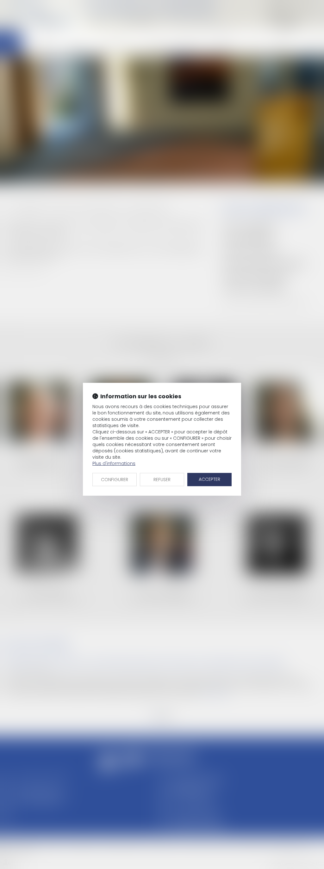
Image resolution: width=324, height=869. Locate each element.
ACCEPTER (209, 479)
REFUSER (162, 479)
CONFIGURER (114, 479)
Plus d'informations (113, 463)
